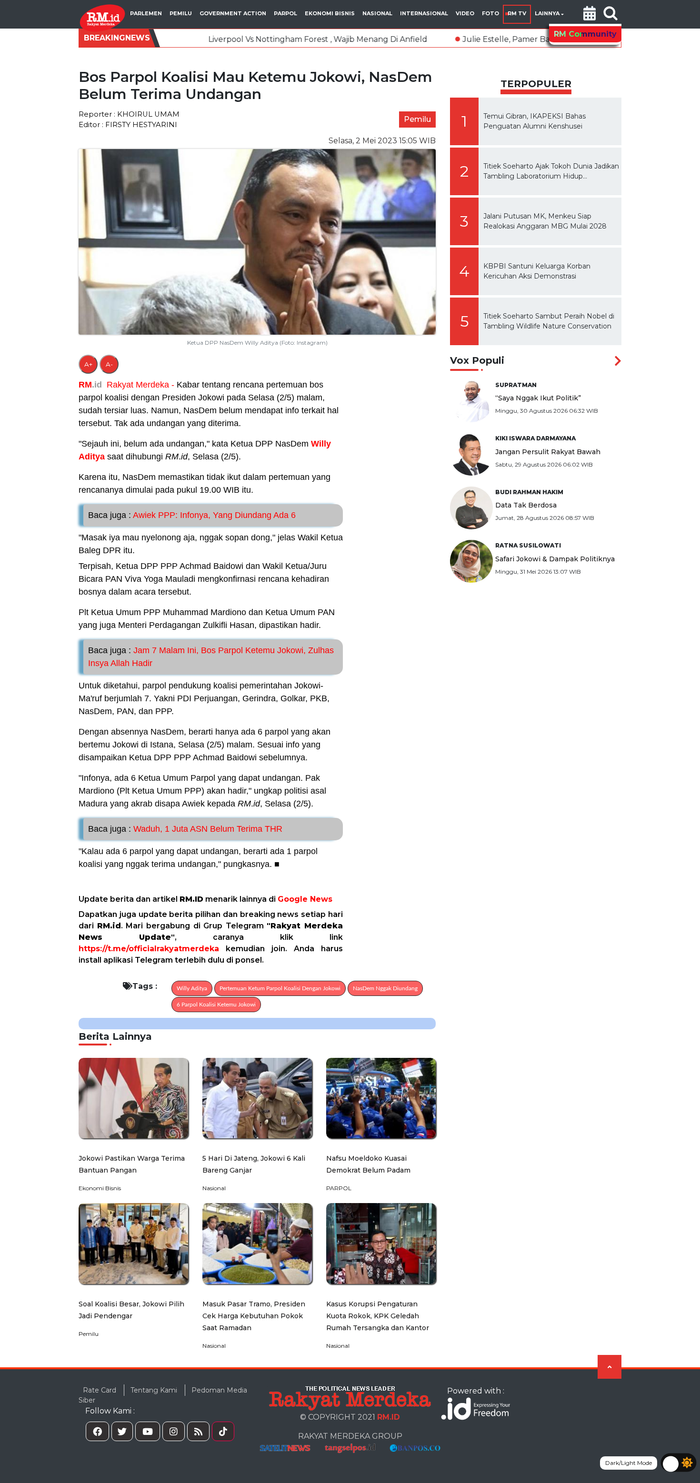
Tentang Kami (153, 1390)
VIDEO (465, 13)
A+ (88, 364)
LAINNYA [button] (547, 13)
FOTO (490, 13)
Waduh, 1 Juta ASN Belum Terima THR (185, 829)
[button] (590, 14)
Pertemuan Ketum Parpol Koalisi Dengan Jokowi (280, 988)
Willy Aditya (192, 988)
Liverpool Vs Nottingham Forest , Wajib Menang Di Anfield (248, 39)
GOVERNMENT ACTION (233, 13)
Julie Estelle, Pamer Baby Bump (454, 39)
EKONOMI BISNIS (330, 13)
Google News (305, 899)
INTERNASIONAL (424, 13)
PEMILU (181, 13)
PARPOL (285, 13)
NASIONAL (377, 13)
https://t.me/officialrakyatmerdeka (149, 948)
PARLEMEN (146, 13)
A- (109, 364)
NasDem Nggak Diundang (385, 988)
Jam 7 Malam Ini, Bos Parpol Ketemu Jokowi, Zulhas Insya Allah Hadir (211, 657)
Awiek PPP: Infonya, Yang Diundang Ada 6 (192, 515)
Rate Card (99, 1390)
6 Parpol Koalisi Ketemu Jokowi (216, 1004)
